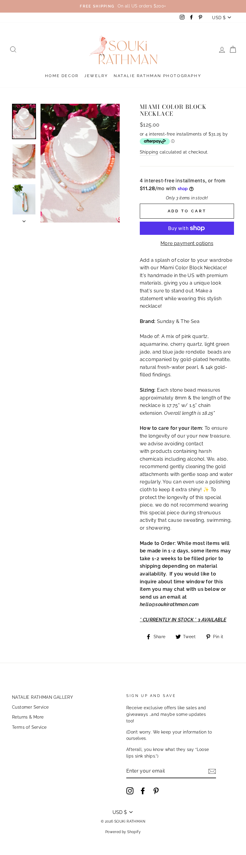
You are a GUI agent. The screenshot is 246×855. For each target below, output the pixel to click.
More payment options (186, 243)
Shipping (149, 152)
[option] (123, 6)
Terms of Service (29, 727)
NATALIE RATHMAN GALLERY (42, 697)
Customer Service (30, 707)
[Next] (24, 220)
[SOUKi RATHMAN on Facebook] (142, 790)
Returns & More (28, 717)
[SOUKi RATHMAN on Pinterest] (156, 790)
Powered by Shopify (123, 832)
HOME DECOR (62, 75)
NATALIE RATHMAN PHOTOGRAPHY (157, 75)
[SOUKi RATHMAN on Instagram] (130, 790)
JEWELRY (96, 75)
